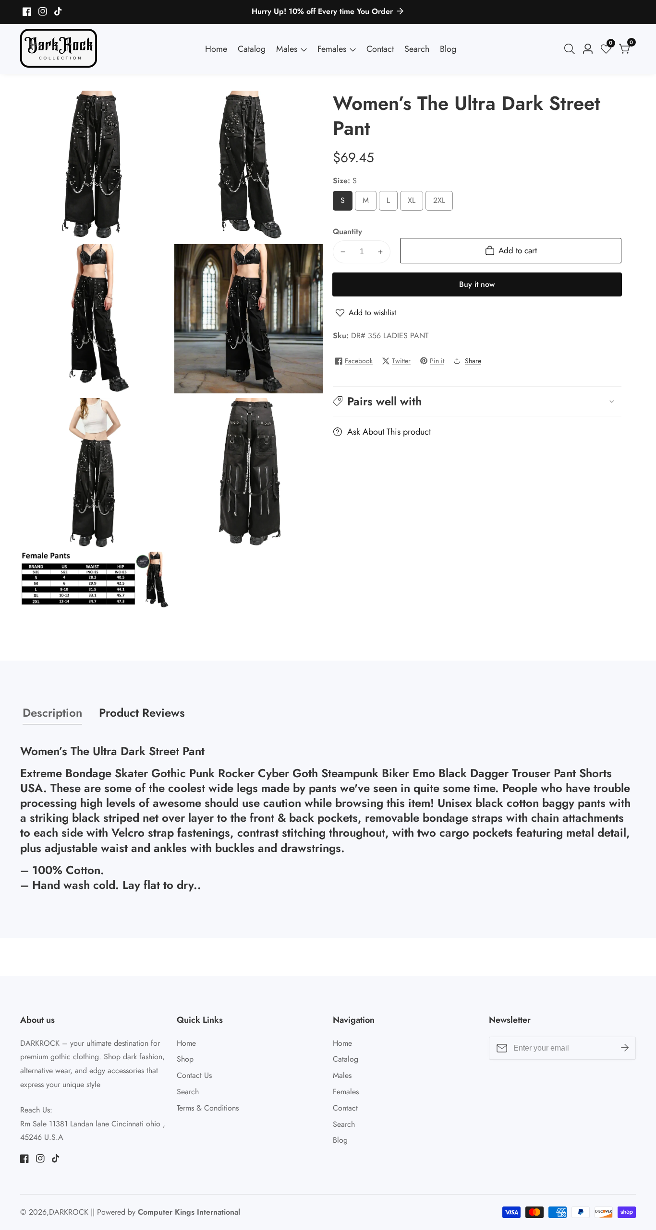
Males (286, 49)
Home (216, 49)
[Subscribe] (624, 1047)
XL (413, 203)
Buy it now (477, 284)
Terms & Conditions (208, 1107)
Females (331, 49)
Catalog (252, 49)
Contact (380, 49)
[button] (477, 401)
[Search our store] (571, 49)
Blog (448, 49)
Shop (185, 1058)
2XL (442, 203)
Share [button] (473, 361)
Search (416, 49)
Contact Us (194, 1075)
